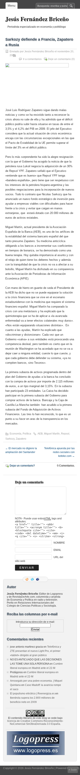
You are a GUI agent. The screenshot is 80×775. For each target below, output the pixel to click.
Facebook (38, 579)
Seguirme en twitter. (33, 579)
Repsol (65, 433)
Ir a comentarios (32, 59)
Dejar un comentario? (22, 465)
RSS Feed (27, 579)
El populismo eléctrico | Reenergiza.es (32, 693)
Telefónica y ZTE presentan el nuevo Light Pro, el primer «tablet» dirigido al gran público (35, 651)
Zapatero (21, 438)
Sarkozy (10, 438)
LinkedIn (43, 579)
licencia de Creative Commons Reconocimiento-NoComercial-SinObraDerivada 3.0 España (35, 722)
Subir (74, 769)
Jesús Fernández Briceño (37, 18)
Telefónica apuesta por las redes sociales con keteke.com (59, 452)
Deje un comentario (59, 59)
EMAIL (57, 549)
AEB (40, 433)
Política (27, 433)
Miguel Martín (52, 433)
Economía (15, 433)
